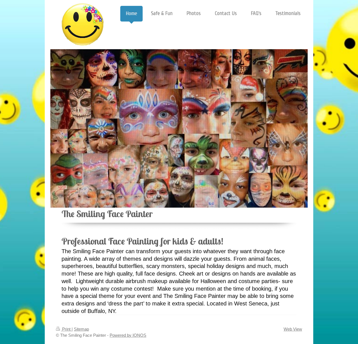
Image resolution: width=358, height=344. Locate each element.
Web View (293, 329)
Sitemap (81, 329)
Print (66, 329)
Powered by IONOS (128, 335)
